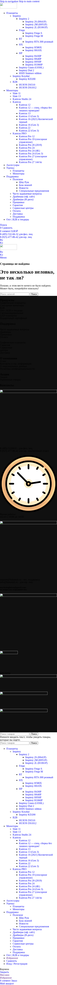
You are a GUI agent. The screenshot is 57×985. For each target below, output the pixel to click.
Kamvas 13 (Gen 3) (29, 116)
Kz (1, 242)
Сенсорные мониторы (12, 305)
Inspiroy (17, 15)
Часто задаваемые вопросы (27, 193)
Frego (22, 30)
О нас (3, 361)
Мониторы (18, 173)
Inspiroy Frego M (34, 36)
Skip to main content (29, 1)
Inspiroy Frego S (33, 33)
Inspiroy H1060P (34, 64)
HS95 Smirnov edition (30, 73)
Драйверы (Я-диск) (23, 199)
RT (20, 38)
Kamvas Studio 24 (22, 99)
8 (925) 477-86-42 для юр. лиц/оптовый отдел (24, 450)
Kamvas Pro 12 (27, 136)
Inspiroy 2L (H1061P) (36, 27)
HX (21, 44)
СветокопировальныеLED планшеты (11, 314)
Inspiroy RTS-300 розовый (39, 41)
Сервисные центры (23, 208)
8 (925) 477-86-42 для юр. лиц (16, 237)
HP (20, 53)
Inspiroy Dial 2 (26, 70)
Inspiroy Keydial (21, 76)
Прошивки (18, 202)
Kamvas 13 (24, 113)
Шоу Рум (24, 182)
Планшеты (18, 170)
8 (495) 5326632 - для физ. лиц (16, 448)
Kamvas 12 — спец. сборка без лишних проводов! (35, 109)
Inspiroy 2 (24, 18)
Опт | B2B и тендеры (11, 310)
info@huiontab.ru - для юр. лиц (16, 582)
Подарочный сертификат (13, 318)
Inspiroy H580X (33, 47)
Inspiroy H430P (33, 56)
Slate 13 (17, 96)
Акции (3, 377)
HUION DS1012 (27, 87)
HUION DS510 (27, 84)
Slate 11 (17, 93)
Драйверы (5, 332)
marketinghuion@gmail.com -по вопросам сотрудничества (13, 588)
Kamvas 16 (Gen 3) (29, 124)
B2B (15, 81)
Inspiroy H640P (33, 59)
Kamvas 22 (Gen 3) (29, 130)
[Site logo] (8, 7)
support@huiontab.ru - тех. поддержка (20, 579)
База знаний (25, 185)
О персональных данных (13, 366)
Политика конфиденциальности (17, 368)
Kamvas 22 (24, 127)
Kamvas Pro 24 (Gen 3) (31, 153)
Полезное (18, 179)
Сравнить (11, 961)
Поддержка (19, 216)
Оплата (17, 211)
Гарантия (18, 205)
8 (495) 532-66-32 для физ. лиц (16, 234)
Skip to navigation (9, 1)
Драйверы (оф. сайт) (24, 196)
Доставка (18, 213)
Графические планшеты (13, 302)
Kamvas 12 (24, 104)
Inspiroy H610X (33, 50)
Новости (23, 188)
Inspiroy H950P (33, 61)
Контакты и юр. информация (15, 363)
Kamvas (17, 102)
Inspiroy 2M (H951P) (36, 24)
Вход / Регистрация (16, 963)
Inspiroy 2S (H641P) (35, 21)
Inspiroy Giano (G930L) (31, 67)
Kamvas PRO (20, 133)
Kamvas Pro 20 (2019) (30, 145)
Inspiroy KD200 (27, 79)
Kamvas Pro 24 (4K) (29, 150)
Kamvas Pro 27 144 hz (30, 162)
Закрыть (4, 972)
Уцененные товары (10, 379)
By (1, 240)
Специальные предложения (34, 190)
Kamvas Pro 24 (27, 147)
